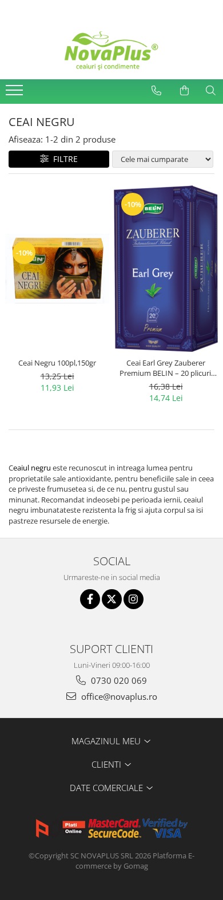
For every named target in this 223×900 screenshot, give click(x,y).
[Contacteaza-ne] (156, 90)
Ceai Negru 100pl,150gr (57, 363)
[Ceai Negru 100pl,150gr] (57, 268)
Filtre (63, 158)
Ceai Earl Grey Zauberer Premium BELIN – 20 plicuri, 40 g (166, 368)
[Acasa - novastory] (111, 51)
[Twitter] (112, 599)
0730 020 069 (118, 680)
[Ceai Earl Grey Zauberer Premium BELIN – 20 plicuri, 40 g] (166, 268)
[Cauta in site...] (210, 90)
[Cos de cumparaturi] (184, 90)
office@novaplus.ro (118, 696)
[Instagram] (134, 599)
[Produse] (16, 93)
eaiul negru (32, 468)
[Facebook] (90, 599)
